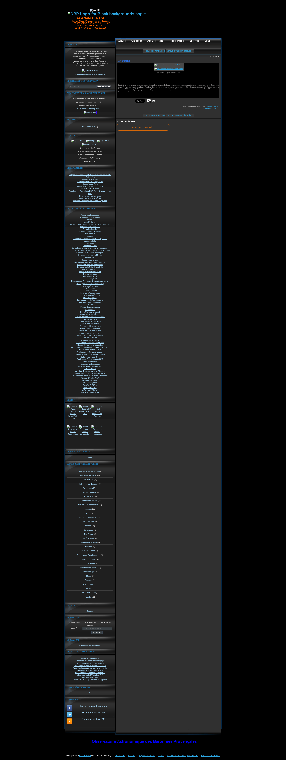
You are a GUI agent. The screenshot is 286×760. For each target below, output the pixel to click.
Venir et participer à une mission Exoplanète (90, 376)
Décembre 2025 (89, 127)
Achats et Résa (155, 40)
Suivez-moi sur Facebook (93, 706)
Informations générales (88, 517)
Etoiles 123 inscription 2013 (90, 272)
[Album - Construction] (85, 429)
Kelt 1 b (90, 693)
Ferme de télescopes (90, 677)
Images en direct (90, 290)
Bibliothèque (90, 234)
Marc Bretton (85, 755)
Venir (207, 40)
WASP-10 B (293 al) (90, 380)
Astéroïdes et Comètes (88, 501)
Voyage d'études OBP (90, 378)
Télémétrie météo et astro (90, 364)
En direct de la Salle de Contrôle (90, 267)
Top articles (120, 755)
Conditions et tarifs (90, 246)
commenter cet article (208, 108)
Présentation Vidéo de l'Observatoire (90, 74)
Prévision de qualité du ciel (90, 331)
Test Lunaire (123, 61)
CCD (88, 513)
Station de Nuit (88, 521)
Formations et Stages (88, 475)
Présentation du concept (90, 328)
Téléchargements (90, 361)
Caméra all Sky (90, 241)
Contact (90, 457)
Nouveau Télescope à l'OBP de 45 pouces (90, 201)
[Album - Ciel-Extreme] (97, 411)
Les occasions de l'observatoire (90, 300)
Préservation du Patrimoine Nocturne (90, 673)
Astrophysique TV (90, 229)
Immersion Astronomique (90, 293)
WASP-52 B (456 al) (90, 390)
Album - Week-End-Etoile (72, 416)
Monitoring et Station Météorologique (90, 661)
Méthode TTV (90, 310)
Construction (89, 530)
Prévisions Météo (90, 338)
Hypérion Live (90, 288)
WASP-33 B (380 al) (90, 383)
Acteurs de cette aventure (90, 217)
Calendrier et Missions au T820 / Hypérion (90, 239)
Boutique (90, 236)
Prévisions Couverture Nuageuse (90, 335)
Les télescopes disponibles (90, 302)
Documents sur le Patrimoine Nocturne (90, 262)
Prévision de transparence (90, 333)
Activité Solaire (90, 222)
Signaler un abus (147, 755)
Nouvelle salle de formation (90, 196)
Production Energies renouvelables (90, 663)
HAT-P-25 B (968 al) (90, 279)
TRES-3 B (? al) (90, 369)
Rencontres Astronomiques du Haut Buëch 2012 (90, 347)
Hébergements (89, 563)
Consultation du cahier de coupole (90, 253)
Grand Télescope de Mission (88, 471)
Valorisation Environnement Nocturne (90, 373)
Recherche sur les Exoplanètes (90, 345)
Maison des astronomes (90, 307)
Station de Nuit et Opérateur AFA (90, 675)
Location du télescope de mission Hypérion (90, 680)
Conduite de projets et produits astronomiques (90, 248)
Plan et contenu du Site (90, 324)
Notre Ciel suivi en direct (90, 312)
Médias (88, 526)
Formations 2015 (90, 274)
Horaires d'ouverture (90, 286)
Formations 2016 (90, 276)
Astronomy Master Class (90, 227)
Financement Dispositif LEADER (90, 186)
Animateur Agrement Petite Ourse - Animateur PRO (90, 224)
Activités (90, 220)
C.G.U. (161, 755)
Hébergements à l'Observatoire (90, 670)
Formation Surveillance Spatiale (90, 182)
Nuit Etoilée (88, 534)
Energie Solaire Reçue (90, 269)
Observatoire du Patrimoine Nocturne (90, 317)
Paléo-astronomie (89, 593)
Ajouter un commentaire (143, 127)
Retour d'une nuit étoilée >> (180, 51)
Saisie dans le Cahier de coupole (90, 352)
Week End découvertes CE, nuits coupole (90, 668)
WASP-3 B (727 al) (90, 385)
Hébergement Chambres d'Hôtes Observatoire (90, 281)
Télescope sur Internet (88, 484)
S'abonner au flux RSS (93, 719)
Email (73, 628)
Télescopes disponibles (88, 568)
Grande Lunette (88, 551)
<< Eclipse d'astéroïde (154, 51)
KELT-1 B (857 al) (90, 298)
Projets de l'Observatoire (90, 340)
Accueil (122, 40)
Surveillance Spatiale (88, 542)
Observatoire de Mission (90, 314)
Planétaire (89, 597)
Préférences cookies (210, 755)
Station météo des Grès (90, 357)
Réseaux (88, 580)
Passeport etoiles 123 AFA (90, 321)
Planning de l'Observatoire (90, 326)
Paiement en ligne (90, 319)
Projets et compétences (90, 658)
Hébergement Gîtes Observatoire (90, 284)
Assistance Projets (88, 559)
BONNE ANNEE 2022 (90, 189)
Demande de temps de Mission (90, 255)
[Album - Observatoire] (72, 429)
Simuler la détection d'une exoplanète (90, 354)
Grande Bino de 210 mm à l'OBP (90, 198)
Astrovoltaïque (89, 572)
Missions (88, 509)
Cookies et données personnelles (182, 755)
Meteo (88, 576)
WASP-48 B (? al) (90, 388)
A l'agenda (136, 40)
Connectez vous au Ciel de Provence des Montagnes (90, 250)
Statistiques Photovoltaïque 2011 (90, 359)
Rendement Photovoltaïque (90, 350)
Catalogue (90, 243)
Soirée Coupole (89, 538)
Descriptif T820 (90, 257)
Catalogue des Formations (90, 645)
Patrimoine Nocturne (88, 492)
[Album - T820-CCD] (85, 409)
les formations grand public (88, 109)
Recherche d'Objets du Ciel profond (90, 343)
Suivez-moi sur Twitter (93, 712)
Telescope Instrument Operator (90, 366)
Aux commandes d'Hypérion (90, 231)
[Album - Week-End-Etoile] (72, 411)
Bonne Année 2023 (90, 184)
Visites (88, 588)
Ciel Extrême (88, 480)
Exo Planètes (88, 496)
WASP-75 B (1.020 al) (90, 392)
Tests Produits (89, 584)
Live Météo (90, 305)
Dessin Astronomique (90, 260)
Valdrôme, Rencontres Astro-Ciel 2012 (90, 371)
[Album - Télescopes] (97, 429)
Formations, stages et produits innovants (90, 666)
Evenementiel (88, 488)
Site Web (194, 40)
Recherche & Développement (88, 555)
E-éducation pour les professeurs (90, 265)
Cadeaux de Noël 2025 (90, 179)
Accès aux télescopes (90, 215)
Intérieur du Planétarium (90, 295)
